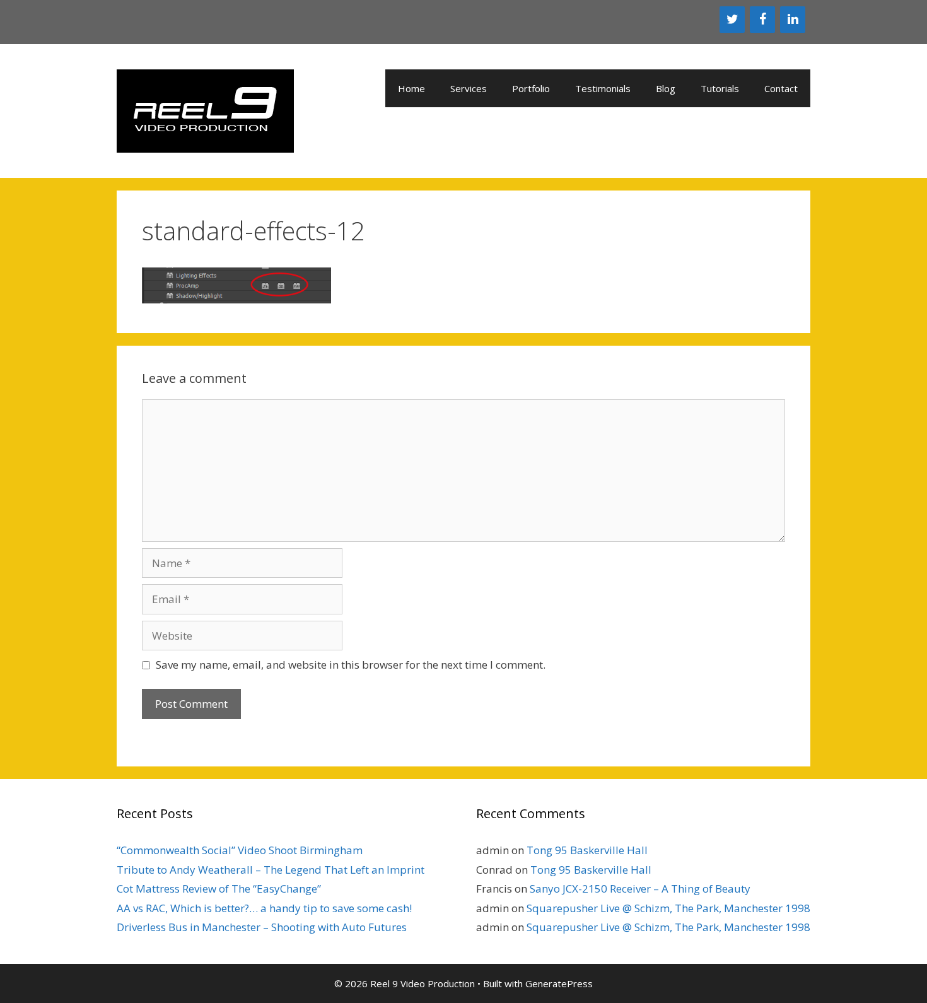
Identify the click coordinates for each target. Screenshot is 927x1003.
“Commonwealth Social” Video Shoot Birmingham (240, 850)
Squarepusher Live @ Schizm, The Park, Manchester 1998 (668, 908)
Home (411, 88)
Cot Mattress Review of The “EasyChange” (219, 888)
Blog (665, 88)
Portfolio (531, 88)
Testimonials (603, 88)
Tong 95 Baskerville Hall (587, 850)
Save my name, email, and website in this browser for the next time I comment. (350, 664)
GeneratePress (559, 983)
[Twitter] (732, 19)
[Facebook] (762, 19)
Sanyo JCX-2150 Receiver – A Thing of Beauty (640, 888)
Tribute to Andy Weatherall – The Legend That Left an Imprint (270, 869)
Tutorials (720, 88)
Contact (781, 88)
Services (468, 88)
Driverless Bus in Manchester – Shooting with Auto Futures (262, 927)
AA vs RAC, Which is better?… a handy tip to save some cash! (264, 908)
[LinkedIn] (792, 19)
